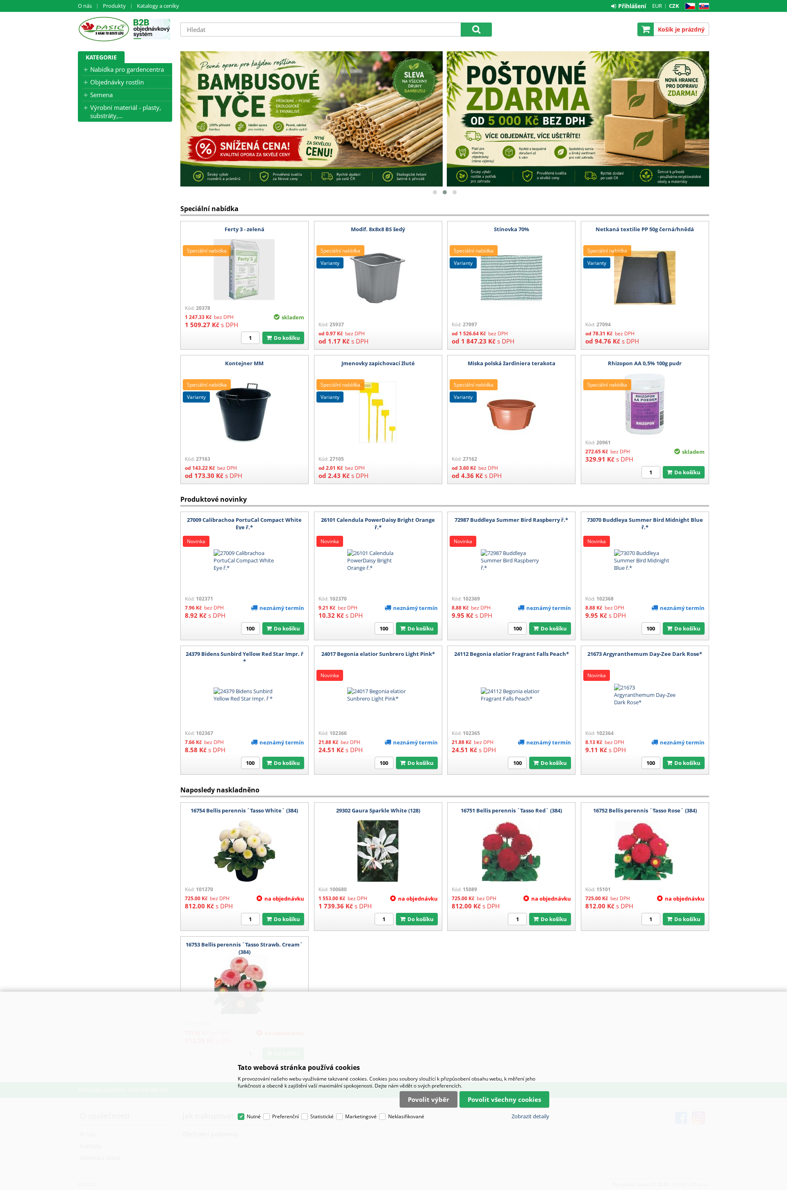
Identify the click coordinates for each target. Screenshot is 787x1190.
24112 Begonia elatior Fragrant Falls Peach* (511, 654)
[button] (435, 192)
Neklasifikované (406, 1116)
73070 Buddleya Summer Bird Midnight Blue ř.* (645, 523)
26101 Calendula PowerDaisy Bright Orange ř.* (378, 523)
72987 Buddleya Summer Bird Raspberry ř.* (511, 519)
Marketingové (361, 1116)
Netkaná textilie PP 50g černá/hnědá (645, 229)
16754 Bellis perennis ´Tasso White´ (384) (244, 810)
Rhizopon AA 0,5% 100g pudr (645, 363)
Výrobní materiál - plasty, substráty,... (125, 111)
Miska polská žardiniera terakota (511, 363)
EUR (657, 5)
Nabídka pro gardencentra (127, 69)
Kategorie (101, 57)
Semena (101, 95)
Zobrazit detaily (530, 1116)
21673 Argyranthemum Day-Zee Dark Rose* (644, 654)
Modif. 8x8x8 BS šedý (378, 229)
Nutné (254, 1116)
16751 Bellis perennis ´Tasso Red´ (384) (511, 810)
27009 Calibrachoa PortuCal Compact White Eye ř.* (244, 523)
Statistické (322, 1116)
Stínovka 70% (511, 229)
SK (702, 6)
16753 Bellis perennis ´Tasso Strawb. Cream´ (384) (244, 948)
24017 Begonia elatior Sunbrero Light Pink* (378, 654)
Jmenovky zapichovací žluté (378, 363)
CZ (688, 6)
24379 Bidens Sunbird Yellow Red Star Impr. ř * (244, 657)
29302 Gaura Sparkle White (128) (378, 810)
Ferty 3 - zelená (244, 229)
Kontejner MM (244, 363)
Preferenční (285, 1116)
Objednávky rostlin (117, 82)
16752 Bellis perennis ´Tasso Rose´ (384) (645, 810)
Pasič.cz (103, 29)
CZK (674, 5)
